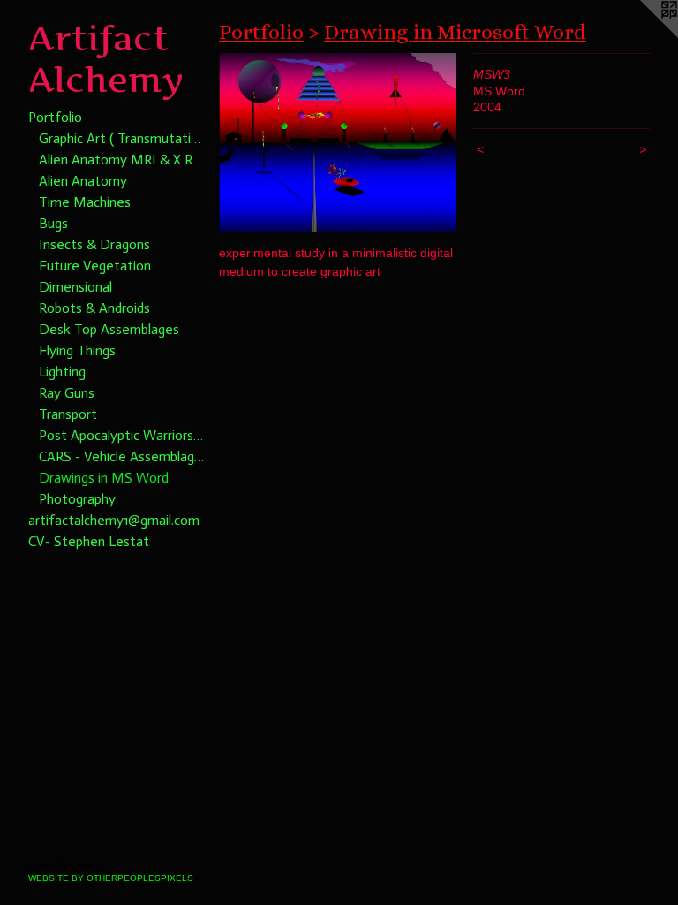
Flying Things (77, 350)
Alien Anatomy (83, 180)
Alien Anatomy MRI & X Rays (122, 159)
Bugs (53, 223)
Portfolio (55, 117)
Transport (68, 414)
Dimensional (75, 286)
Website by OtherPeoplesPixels (110, 878)
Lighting (62, 371)
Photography (77, 499)
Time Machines (85, 202)
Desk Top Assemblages (109, 329)
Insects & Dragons (94, 244)
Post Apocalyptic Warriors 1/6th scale (122, 435)
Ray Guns (66, 392)
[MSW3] (337, 142)
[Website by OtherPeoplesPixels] (642, 35)
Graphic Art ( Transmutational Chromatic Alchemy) (122, 138)
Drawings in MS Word (104, 477)
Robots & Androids (94, 308)
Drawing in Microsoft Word (455, 31)
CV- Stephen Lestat (88, 541)
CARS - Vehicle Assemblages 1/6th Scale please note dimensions (122, 456)
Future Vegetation (95, 265)
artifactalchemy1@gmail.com (114, 520)
